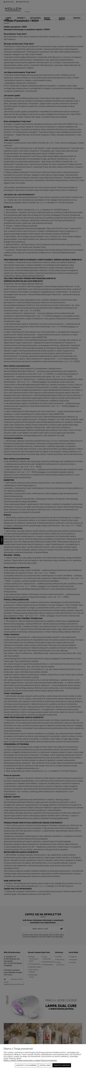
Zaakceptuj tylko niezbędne (26, 1065)
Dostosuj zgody (45, 1065)
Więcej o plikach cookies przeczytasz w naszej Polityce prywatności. (30, 1060)
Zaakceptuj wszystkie (62, 1065)
